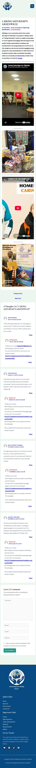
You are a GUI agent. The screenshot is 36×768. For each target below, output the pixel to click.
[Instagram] (9, 747)
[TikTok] (14, 747)
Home (4, 701)
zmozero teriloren (13, 517)
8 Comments (6, 27)
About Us (5, 704)
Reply (30, 335)
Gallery (5, 729)
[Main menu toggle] (32, 6)
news (12, 27)
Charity (5, 717)
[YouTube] (4, 747)
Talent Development (9, 722)
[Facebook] (18, 747)
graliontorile (12, 317)
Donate (20, 58)
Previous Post (18, 293)
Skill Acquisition (7, 719)
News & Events (7, 727)
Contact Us (6, 709)
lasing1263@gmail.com (24, 346)
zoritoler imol (12, 373)
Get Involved (7, 706)
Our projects (18, 27)
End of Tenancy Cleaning (15, 445)
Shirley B (5, 724)
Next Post (18, 298)
